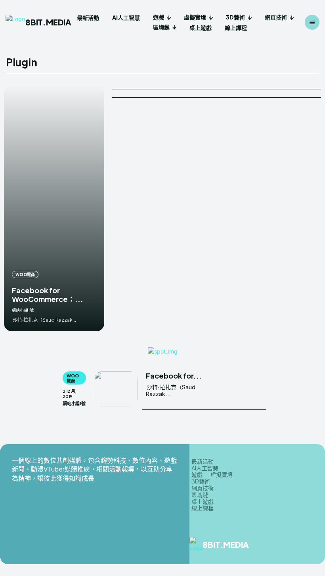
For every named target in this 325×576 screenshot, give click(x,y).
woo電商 (25, 274)
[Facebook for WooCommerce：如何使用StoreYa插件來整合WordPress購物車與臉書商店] (54, 208)
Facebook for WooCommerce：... (47, 294)
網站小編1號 (23, 310)
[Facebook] (285, 544)
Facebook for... (174, 375)
